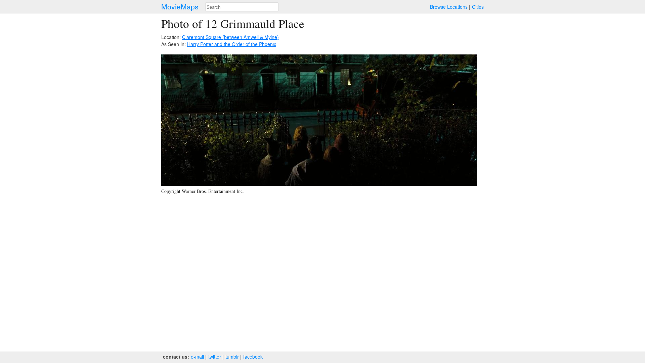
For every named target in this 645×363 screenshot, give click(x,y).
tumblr (232, 356)
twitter (214, 356)
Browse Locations (449, 6)
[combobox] (241, 6)
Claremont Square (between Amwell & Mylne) (230, 37)
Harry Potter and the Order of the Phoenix (231, 44)
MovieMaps (180, 6)
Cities (478, 6)
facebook (253, 356)
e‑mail (197, 356)
